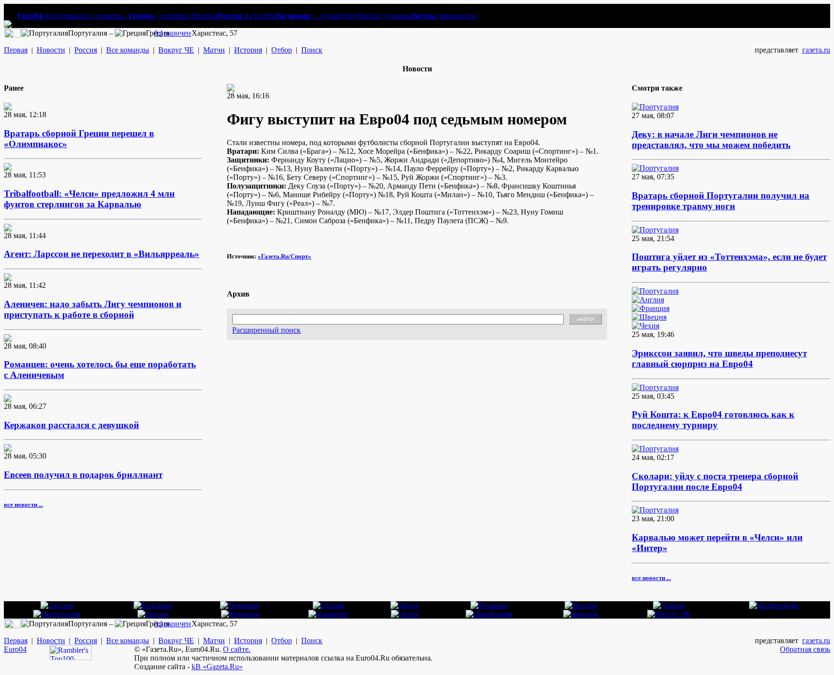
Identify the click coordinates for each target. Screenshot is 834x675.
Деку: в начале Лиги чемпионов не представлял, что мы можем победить (711, 139)
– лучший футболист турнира (344, 16)
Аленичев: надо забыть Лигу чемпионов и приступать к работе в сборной (92, 309)
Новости (51, 50)
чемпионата (444, 16)
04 (23, 649)
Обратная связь (805, 649)
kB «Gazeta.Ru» (217, 666)
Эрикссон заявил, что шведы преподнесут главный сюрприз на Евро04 (719, 358)
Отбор (281, 50)
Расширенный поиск (266, 330)
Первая (16, 50)
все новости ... (23, 504)
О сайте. (236, 649)
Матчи (214, 50)
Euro (11, 649)
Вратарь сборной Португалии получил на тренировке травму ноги (720, 200)
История (248, 50)
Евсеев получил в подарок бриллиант (83, 475)
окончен (177, 33)
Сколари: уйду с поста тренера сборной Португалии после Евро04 (715, 481)
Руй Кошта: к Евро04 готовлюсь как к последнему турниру (713, 419)
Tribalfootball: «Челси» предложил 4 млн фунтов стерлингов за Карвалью (89, 199)
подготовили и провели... (72, 16)
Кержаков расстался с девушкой (71, 425)
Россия (85, 50)
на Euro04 (247, 16)
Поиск (311, 50)
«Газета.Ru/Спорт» (284, 256)
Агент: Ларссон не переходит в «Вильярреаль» (101, 254)
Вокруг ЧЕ (176, 50)
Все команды (127, 50)
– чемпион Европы (173, 16)
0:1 (159, 33)
